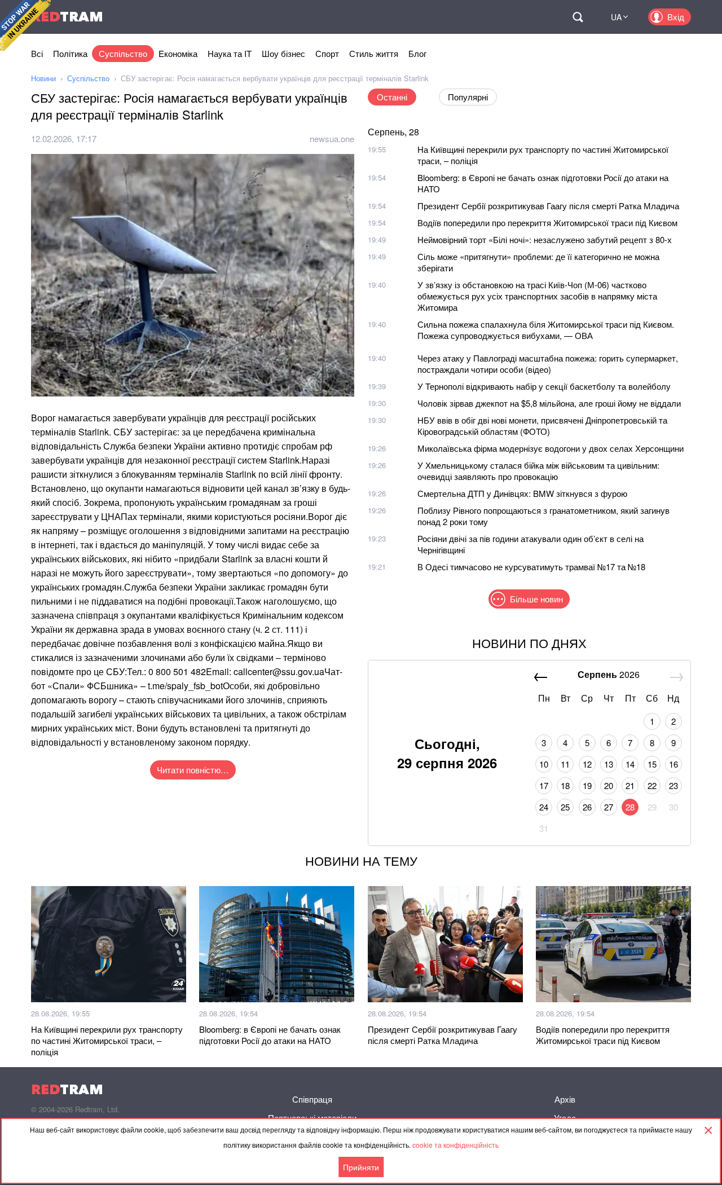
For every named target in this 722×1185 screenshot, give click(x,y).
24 (543, 807)
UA (616, 17)
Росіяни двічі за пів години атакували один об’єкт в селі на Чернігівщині (530, 544)
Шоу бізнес (283, 53)
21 (630, 785)
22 (652, 785)
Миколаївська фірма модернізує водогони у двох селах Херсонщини (550, 448)
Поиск (577, 16)
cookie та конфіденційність (455, 1144)
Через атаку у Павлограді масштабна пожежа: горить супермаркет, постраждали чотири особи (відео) (547, 363)
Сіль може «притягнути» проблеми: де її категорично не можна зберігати (538, 262)
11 (565, 764)
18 (565, 785)
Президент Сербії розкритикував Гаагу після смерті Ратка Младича (548, 206)
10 (543, 764)
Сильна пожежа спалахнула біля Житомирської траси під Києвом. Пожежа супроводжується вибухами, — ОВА (545, 329)
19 (587, 785)
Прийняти (361, 1167)
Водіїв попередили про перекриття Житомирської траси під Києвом (547, 222)
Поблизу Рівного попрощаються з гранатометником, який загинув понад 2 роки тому (543, 515)
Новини (43, 78)
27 (608, 807)
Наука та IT (230, 53)
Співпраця (312, 1099)
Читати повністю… (193, 770)
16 (673, 764)
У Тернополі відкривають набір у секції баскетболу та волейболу (544, 386)
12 (587, 764)
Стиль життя (373, 53)
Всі (37, 53)
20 (608, 785)
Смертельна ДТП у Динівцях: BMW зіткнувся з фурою (522, 493)
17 (543, 785)
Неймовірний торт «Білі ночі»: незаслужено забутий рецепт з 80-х (544, 239)
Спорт (327, 53)
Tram (67, 16)
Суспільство (123, 53)
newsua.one (332, 138)
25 (565, 807)
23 (673, 785)
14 (630, 764)
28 (630, 807)
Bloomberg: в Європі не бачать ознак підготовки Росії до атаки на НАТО (542, 183)
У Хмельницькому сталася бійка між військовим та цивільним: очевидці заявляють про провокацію (538, 470)
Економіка (178, 53)
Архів (564, 1099)
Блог (417, 53)
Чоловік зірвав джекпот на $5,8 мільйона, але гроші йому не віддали (549, 403)
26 (587, 807)
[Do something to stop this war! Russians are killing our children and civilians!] (25, 25)
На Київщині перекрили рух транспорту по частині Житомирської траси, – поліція (542, 154)
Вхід (675, 17)
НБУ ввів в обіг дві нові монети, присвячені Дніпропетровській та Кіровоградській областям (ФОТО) (542, 425)
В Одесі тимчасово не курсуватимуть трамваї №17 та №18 (531, 566)
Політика (70, 53)
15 (652, 764)
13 (608, 764)
